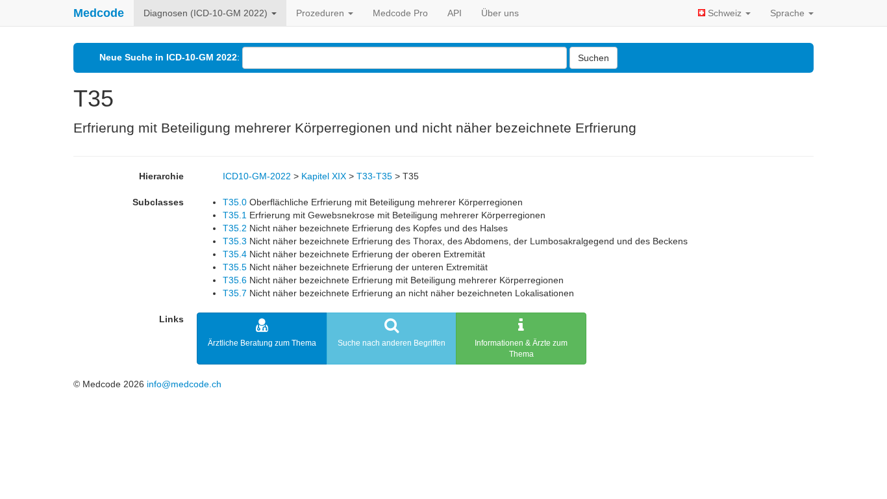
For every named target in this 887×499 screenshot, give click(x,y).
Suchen (593, 58)
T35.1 (235, 215)
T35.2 (235, 228)
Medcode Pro (400, 13)
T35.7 (235, 293)
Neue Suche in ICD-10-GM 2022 (168, 57)
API (454, 13)
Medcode (98, 12)
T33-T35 (374, 176)
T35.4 (235, 254)
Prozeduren (321, 13)
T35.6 (235, 280)
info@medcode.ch (184, 384)
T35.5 (235, 267)
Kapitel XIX (323, 176)
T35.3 (235, 241)
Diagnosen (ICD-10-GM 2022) (207, 13)
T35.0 (235, 202)
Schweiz (724, 13)
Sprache (788, 13)
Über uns (500, 13)
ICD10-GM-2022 (257, 176)
